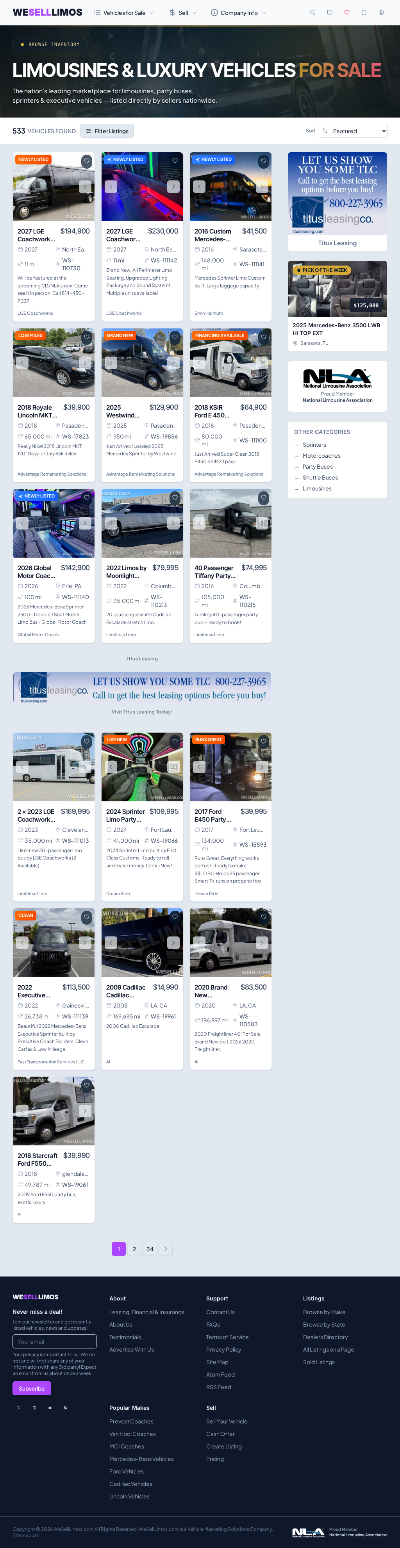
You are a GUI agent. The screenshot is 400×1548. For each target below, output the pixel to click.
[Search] (312, 12)
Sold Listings (319, 1361)
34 (150, 1248)
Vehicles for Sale (125, 12)
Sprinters (310, 444)
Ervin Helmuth (209, 313)
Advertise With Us (131, 1349)
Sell (183, 12)
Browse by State (324, 1324)
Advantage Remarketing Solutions (52, 473)
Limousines (313, 488)
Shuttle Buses (316, 477)
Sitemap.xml (26, 1535)
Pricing (215, 1458)
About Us (120, 1324)
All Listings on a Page (328, 1349)
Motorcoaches (317, 455)
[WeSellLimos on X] (18, 1408)
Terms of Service (227, 1336)
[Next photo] (85, 186)
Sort (311, 131)
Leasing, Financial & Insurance (147, 1311)
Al (108, 1061)
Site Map (217, 1361)
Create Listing (224, 1446)
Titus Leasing (337, 243)
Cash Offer (220, 1433)
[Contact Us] (50, 1408)
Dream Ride (118, 893)
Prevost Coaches (131, 1421)
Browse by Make (324, 1311)
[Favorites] (347, 12)
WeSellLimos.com (74, 1529)
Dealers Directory (325, 1336)
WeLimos (47, 12)
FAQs (213, 1324)
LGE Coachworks (35, 313)
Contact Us (220, 1311)
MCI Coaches (126, 1446)
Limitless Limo (121, 634)
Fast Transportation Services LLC (51, 1061)
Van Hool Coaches (132, 1433)
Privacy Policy (223, 1349)
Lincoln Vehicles (129, 1496)
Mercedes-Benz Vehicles (141, 1458)
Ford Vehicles (126, 1471)
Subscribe (32, 1388)
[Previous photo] (22, 186)
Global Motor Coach (38, 634)
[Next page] (166, 1249)
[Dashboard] (381, 12)
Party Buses (313, 466)
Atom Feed (220, 1374)
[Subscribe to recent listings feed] (65, 1408)
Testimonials (125, 1336)
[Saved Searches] (364, 12)
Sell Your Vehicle (227, 1421)
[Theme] (329, 12)
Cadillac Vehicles (130, 1483)
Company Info (239, 12)
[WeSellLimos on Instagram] (34, 1408)
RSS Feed (218, 1386)
